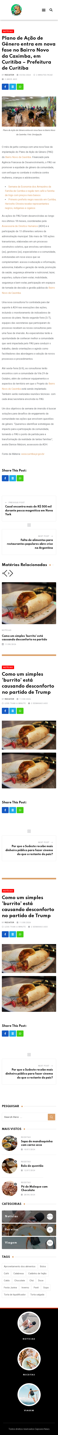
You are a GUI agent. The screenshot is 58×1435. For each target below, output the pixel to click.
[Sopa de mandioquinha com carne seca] (9, 1143)
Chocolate (19, 1280)
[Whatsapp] (20, 87)
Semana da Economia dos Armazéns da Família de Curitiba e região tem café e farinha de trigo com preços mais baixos (29, 191)
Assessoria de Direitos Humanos (20, 226)
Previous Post (17, 502)
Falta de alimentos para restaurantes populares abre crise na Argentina (30, 544)
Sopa (46, 1287)
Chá (32, 1280)
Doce (40, 1280)
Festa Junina (10, 1287)
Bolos (43, 1266)
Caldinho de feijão (37, 1273)
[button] (44, 10)
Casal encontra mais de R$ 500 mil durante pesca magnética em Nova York (29, 510)
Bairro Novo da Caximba (18, 157)
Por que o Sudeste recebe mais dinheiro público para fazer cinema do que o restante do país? (29, 850)
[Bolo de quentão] (9, 1165)
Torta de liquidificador (15, 1294)
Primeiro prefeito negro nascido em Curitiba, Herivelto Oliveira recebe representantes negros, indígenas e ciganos (30, 204)
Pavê (36, 1287)
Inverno (25, 1287)
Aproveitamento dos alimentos (19, 1266)
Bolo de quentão (32, 1166)
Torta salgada (37, 1294)
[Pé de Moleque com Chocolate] (9, 1188)
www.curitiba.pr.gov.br (32, 454)
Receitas (26, 1137)
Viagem (29, 1411)
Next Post (43, 536)
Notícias (6, 630)
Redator (9, 75)
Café (6, 1273)
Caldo (7, 1280)
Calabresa (18, 1273)
